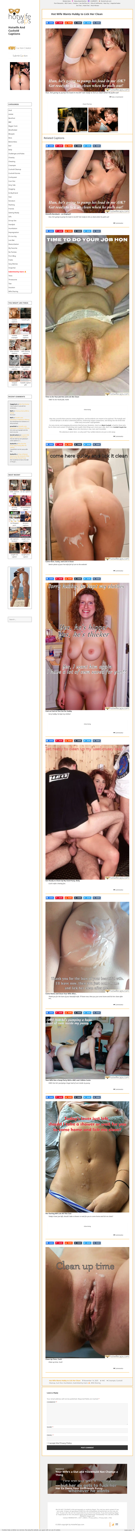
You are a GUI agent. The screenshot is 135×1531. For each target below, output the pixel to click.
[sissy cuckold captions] (14, 344)
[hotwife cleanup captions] (14, 360)
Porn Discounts (58, 3)
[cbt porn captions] (25, 516)
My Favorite (12, 248)
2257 (80, 1518)
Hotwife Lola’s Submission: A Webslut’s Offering (19, 418)
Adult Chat (86, 5)
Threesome (12, 280)
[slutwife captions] (25, 329)
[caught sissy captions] (25, 532)
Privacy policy (93, 1518)
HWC (103, 1381)
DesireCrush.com (106, 1)
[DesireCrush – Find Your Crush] (20, 76)
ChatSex (75, 3)
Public (10, 260)
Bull (9, 146)
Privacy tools (103, 1518)
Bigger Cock (12, 126)
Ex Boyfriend (13, 193)
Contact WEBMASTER (70, 1518)
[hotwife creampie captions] (14, 329)
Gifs (9, 217)
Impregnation (13, 232)
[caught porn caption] (25, 548)
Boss (10, 138)
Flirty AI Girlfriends (96, 3)
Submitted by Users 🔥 (17, 272)
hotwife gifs (26, 320)
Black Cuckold (106, 425)
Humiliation (12, 228)
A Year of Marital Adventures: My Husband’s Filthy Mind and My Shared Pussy (19, 456)
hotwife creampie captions (14, 338)
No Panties (12, 252)
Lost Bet (11, 240)
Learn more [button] (128, 1530)
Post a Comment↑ (117, 97)
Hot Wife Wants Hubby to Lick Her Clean (64, 1380)
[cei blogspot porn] (14, 516)
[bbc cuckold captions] (25, 360)
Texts (10, 276)
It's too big (12, 236)
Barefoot (11, 118)
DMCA (85, 1518)
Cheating (11, 161)
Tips (10, 283)
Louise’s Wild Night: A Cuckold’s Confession (19, 436)
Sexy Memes (13, 264)
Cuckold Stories (14, 173)
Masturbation (13, 244)
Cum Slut (11, 181)
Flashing (11, 205)
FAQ (110, 1518)
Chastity (11, 157)
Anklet (10, 114)
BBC (9, 122)
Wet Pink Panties (24, 404)
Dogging (11, 189)
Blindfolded (12, 130)
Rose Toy (106, 3)
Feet (10, 197)
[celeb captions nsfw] (14, 485)
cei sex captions (25, 492)
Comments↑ (119, 223)
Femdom (11, 201)
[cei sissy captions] (14, 500)
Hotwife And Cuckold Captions (16, 30)
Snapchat (12, 268)
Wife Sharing (13, 291)
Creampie (12, 165)
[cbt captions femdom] (14, 532)
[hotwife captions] (14, 313)
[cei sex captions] (25, 485)
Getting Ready (13, 213)
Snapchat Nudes (115, 3)
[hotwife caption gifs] (25, 376)
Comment (52, 1402)
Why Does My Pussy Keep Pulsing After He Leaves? (18, 445)
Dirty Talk (12, 185)
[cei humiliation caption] (25, 500)
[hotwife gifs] (25, 313)
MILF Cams (68, 3)
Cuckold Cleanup (14, 169)
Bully (10, 150)
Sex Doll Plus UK (84, 3)
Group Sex (12, 220)
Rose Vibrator (95, 5)
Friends (11, 209)
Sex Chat (78, 5)
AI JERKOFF (93, 1)
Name (50, 1427)
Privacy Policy (65, 1443)
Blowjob (11, 134)
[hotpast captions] (14, 376)
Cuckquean (12, 177)
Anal (10, 110)
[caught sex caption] (14, 548)
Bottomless (12, 142)
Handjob (11, 224)
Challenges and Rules (16, 153)
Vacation (11, 287)
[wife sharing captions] (25, 344)
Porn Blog (12, 256)
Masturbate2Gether (80, 1)
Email (50, 1435)
